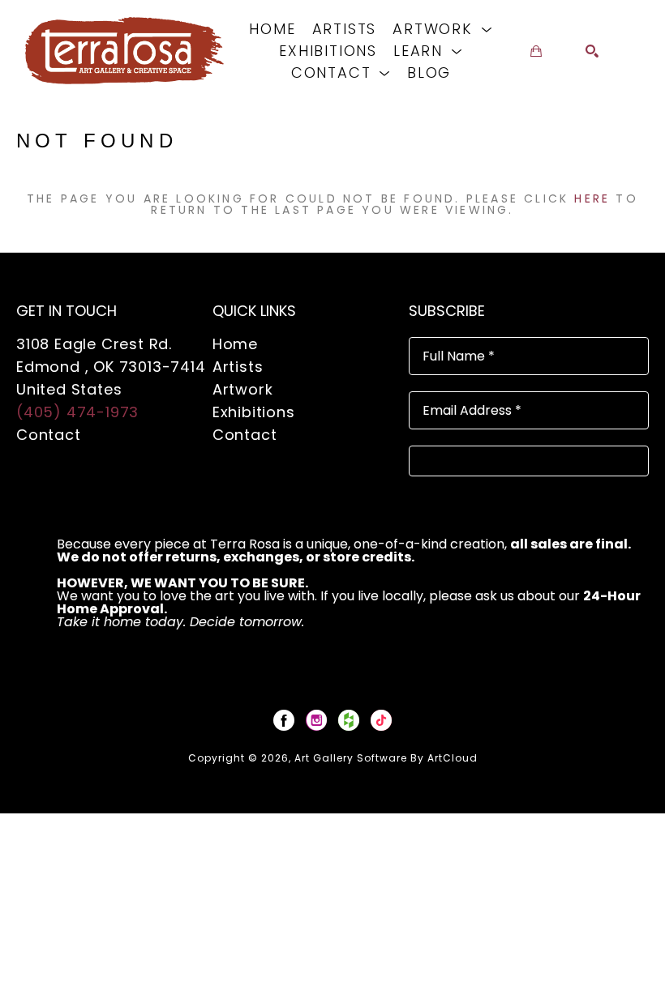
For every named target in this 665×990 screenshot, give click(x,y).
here (592, 198)
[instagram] (316, 720)
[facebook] (283, 720)
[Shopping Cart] (536, 51)
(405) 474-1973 (77, 412)
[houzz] (348, 720)
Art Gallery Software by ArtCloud (386, 758)
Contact (48, 435)
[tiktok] (381, 720)
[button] (442, 29)
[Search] (592, 51)
